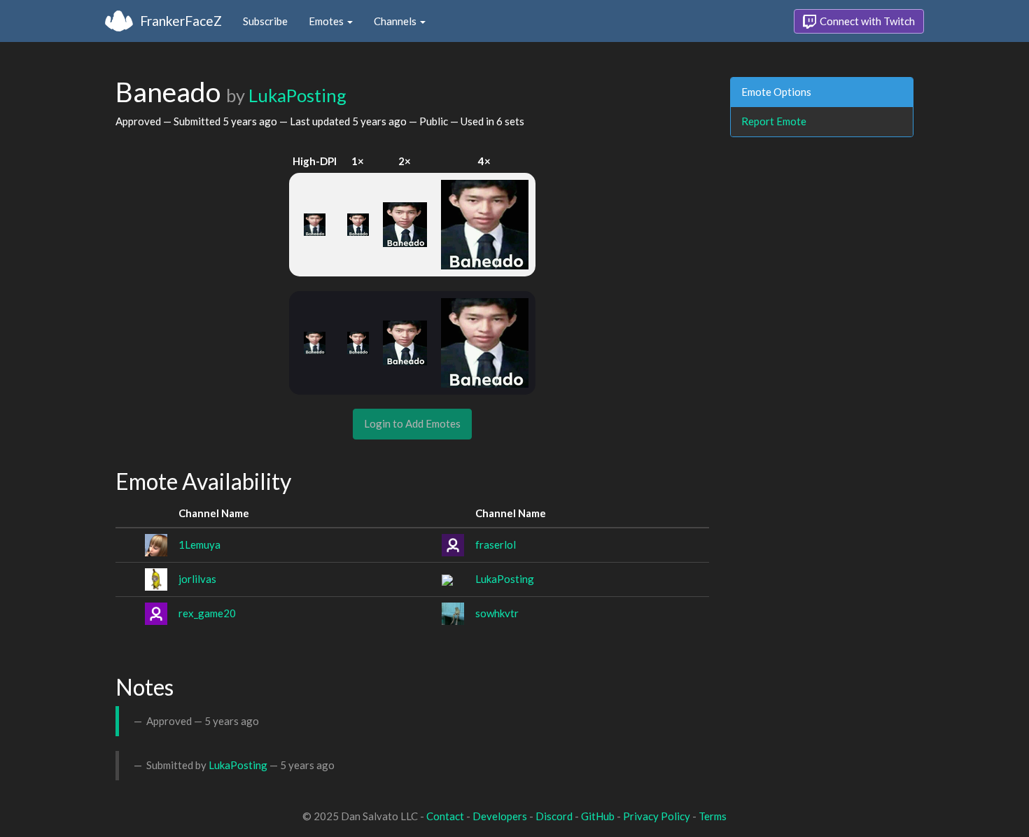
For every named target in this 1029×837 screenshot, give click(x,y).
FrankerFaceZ (181, 21)
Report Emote (773, 121)
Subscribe (265, 21)
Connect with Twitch (866, 21)
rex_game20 (207, 613)
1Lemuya (199, 544)
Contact (445, 816)
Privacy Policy (656, 816)
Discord (554, 816)
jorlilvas (197, 578)
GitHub (598, 816)
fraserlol (495, 544)
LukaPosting (297, 95)
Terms (713, 816)
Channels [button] (396, 21)
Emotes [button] (327, 21)
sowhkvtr (497, 613)
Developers (499, 816)
